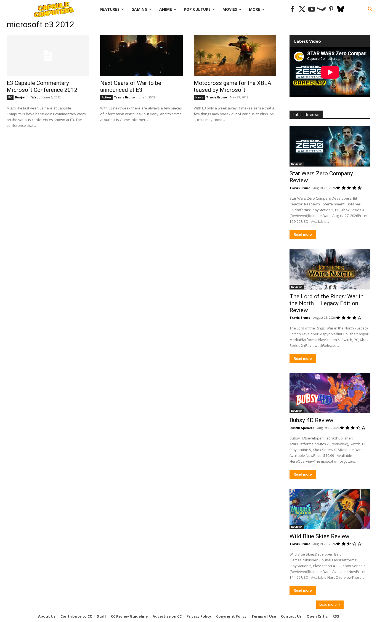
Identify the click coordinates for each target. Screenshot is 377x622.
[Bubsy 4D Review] (330, 393)
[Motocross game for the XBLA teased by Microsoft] (235, 55)
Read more (303, 234)
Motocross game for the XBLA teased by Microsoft (232, 86)
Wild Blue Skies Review (319, 536)
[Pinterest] (331, 9)
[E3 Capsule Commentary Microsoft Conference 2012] (48, 55)
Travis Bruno (124, 97)
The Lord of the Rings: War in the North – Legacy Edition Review (326, 303)
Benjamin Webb (27, 97)
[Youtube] (311, 9)
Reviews (296, 164)
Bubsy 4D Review (311, 420)
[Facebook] (292, 9)
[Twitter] (302, 9)
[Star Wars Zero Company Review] (330, 146)
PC (10, 97)
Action (106, 97)
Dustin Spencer (302, 428)
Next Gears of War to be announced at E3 (130, 86)
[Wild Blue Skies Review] (330, 509)
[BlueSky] (340, 9)
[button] (370, 9)
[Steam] (321, 9)
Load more (328, 604)
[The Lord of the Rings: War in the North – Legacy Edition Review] (330, 269)
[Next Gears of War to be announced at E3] (141, 55)
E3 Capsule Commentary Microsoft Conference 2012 (42, 86)
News (199, 97)
